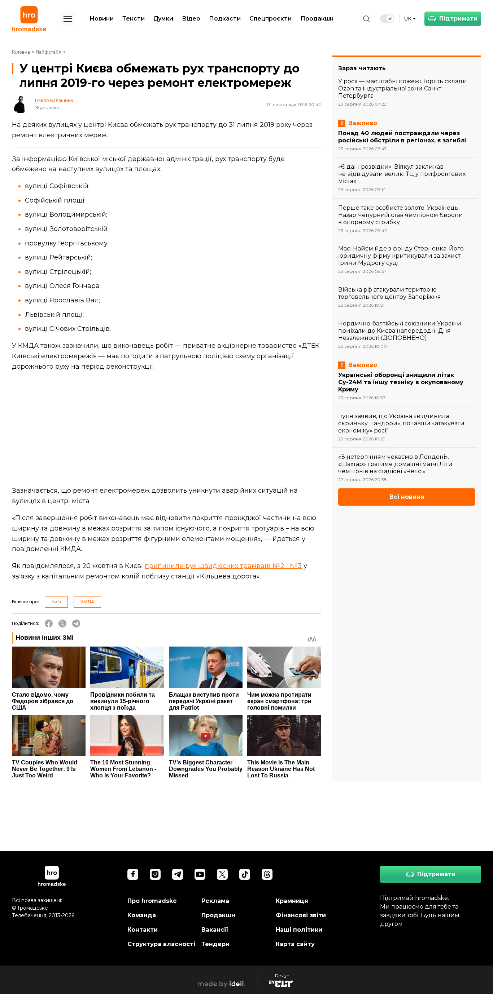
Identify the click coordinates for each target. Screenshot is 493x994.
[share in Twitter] (62, 623)
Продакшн (316, 18)
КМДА (87, 601)
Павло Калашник (54, 100)
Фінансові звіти (301, 915)
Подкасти (225, 18)
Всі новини (406, 496)
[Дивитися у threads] (267, 874)
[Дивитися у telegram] (177, 874)
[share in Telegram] (76, 623)
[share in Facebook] (49, 623)
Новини (102, 18)
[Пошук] (366, 19)
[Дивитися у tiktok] (244, 874)
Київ (56, 601)
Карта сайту (295, 944)
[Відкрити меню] (68, 19)
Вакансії (214, 929)
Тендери (215, 944)
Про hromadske (152, 900)
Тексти (133, 18)
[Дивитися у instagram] (155, 874)
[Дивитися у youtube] (200, 874)
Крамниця (292, 900)
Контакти (142, 929)
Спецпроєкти (270, 18)
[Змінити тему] (387, 18)
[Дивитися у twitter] (222, 874)
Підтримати (458, 18)
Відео (191, 18)
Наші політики (299, 929)
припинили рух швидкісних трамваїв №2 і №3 (223, 566)
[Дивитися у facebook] (132, 874)
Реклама (215, 900)
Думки (163, 18)
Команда (141, 915)
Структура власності (161, 944)
